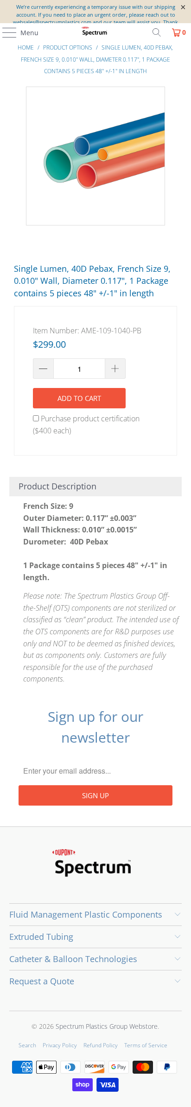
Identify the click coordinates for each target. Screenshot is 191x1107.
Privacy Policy (60, 1045)
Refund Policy (100, 1045)
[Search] (157, 32)
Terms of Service (145, 1045)
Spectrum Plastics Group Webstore (107, 1026)
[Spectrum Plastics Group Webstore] (95, 32)
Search (27, 1045)
